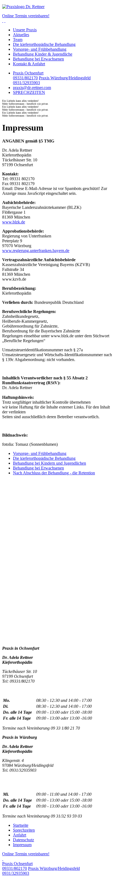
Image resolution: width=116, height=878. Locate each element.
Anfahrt (19, 835)
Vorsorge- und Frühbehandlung (39, 49)
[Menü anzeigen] (2, 20)
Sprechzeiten (24, 830)
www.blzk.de (13, 222)
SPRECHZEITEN (29, 92)
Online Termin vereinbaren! (25, 15)
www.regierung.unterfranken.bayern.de (35, 250)
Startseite (20, 825)
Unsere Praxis (25, 30)
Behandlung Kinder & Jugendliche (42, 54)
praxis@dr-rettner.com (32, 87)
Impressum (22, 844)
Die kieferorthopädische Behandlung (44, 44)
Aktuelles (21, 34)
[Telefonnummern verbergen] (2, 858)
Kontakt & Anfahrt (29, 64)
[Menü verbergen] (4, 20)
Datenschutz (23, 840)
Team (17, 39)
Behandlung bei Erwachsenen (38, 59)
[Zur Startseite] (58, 6)
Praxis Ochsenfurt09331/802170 (28, 75)
